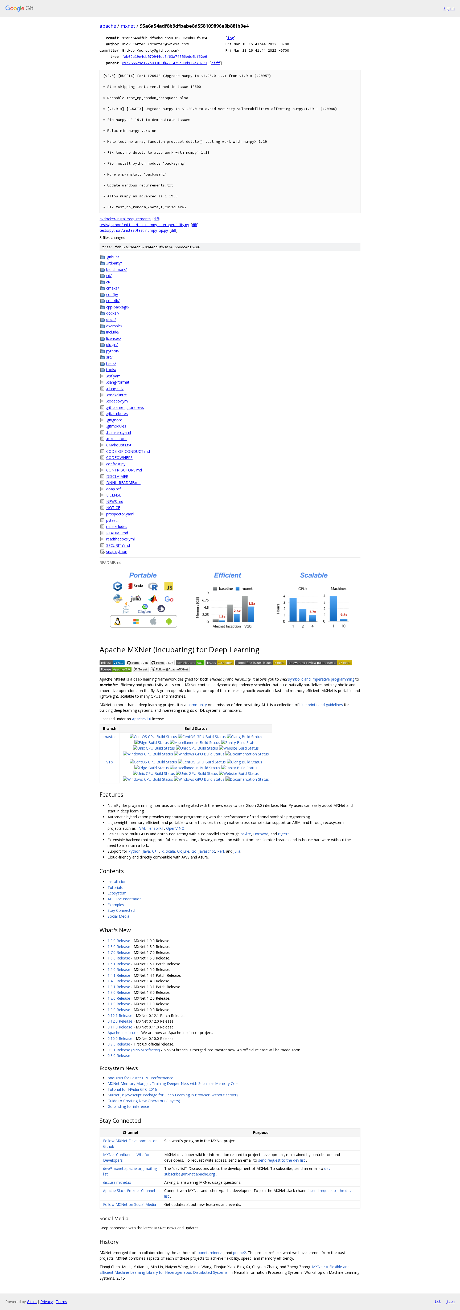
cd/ (109, 275)
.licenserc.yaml (118, 432)
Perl (220, 851)
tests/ (111, 363)
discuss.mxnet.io (117, 1182)
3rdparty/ (114, 263)
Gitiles (32, 1301)
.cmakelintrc (116, 394)
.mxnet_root (116, 438)
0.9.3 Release (119, 1044)
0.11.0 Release (120, 1027)
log (230, 37)
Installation (117, 881)
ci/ (108, 281)
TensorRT (155, 828)
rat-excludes (116, 526)
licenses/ (113, 338)
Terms (61, 1301)
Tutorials (115, 887)
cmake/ (112, 288)
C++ (155, 851)
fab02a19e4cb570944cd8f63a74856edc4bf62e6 (164, 56)
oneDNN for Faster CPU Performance (140, 1077)
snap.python (116, 551)
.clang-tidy (115, 388)
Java (146, 851)
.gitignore (114, 419)
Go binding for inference (128, 1106)
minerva (217, 1252)
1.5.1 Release (119, 963)
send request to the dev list (281, 1160)
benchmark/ (116, 269)
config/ (112, 294)
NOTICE (113, 507)
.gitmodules (116, 426)
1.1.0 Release (119, 1003)
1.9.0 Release (119, 940)
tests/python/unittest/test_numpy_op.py (134, 230)
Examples (116, 904)
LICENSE (113, 495)
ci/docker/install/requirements (125, 218)
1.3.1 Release (119, 986)
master (110, 736)
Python (134, 851)
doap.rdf (113, 488)
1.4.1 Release (119, 975)
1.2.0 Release (119, 998)
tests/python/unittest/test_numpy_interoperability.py (144, 224)
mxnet (128, 26)
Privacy (46, 1301)
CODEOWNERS (119, 457)
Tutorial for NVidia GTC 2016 (132, 1089)
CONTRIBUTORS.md (124, 470)
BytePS (284, 833)
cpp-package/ (117, 307)
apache (108, 26)
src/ (109, 357)
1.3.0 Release (119, 992)
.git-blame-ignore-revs (125, 407)
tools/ (111, 369)
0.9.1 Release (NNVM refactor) (134, 1049)
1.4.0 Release (119, 980)
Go (193, 851)
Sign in (449, 8)
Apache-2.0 (141, 718)
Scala (170, 851)
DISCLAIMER (117, 476)
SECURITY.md (118, 545)
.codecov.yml (117, 401)
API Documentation (125, 898)
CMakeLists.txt (119, 444)
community (197, 704)
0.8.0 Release (119, 1055)
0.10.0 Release (120, 1038)
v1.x (109, 761)
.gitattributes (117, 413)
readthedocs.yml (120, 539)
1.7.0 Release (119, 952)
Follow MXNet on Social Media (129, 1204)
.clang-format (117, 382)
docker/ (112, 313)
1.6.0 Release (119, 958)
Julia (236, 851)
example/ (114, 325)
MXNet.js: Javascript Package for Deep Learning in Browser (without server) (173, 1094)
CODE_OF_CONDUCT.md (128, 451)
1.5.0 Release (119, 969)
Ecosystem (117, 893)
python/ (113, 350)
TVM (141, 828)
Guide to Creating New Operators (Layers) (144, 1100)
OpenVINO (175, 828)
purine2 (239, 1252)
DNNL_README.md (123, 482)
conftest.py (115, 463)
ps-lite (246, 833)
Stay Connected (121, 910)
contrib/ (113, 300)
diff (215, 62)
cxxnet (202, 1252)
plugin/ (112, 344)
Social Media (118, 916)
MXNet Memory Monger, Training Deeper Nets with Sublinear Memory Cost (173, 1083)
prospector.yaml (120, 513)
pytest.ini (113, 520)
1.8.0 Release (119, 946)
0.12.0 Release (120, 1021)
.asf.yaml (113, 376)
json (450, 1301)
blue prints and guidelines (321, 704)
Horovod (260, 833)
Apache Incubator (123, 1032)
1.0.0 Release (119, 1009)
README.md (117, 532)
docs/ (111, 319)
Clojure (183, 851)
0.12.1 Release (120, 1015)
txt (437, 1301)
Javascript (207, 851)
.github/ (112, 256)
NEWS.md (114, 501)
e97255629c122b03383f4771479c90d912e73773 (164, 62)
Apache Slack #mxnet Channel (129, 1190)
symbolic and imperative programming (321, 679)
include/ (113, 332)
